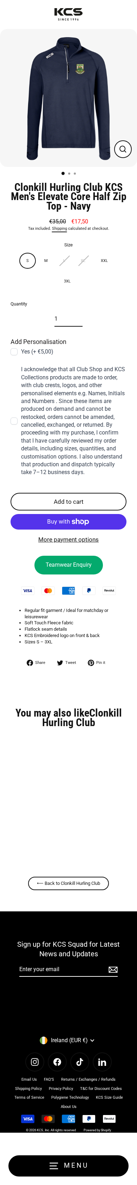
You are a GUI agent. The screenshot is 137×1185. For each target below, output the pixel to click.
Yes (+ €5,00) (37, 351)
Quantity (19, 304)
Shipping (59, 228)
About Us (69, 1106)
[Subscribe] (112, 970)
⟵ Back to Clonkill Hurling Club (68, 883)
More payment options (68, 539)
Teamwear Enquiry (69, 564)
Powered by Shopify (97, 1130)
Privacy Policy (61, 1088)
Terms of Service (29, 1097)
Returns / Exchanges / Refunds (88, 1079)
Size (68, 244)
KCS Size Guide (109, 1097)
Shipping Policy (28, 1088)
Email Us (29, 1079)
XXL (104, 260)
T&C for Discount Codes (101, 1088)
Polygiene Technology (70, 1097)
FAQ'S (49, 1079)
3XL (67, 281)
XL (83, 260)
